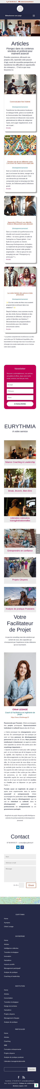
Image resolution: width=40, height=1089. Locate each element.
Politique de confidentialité (27, 1083)
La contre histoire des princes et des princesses (20, 294)
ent (12, 1049)
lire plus (8, 128)
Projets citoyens (9, 1014)
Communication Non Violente (20, 102)
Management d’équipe (11, 1018)
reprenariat (17, 1049)
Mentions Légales (18, 1086)
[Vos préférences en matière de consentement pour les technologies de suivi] (36, 1085)
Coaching (7, 1041)
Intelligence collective (11, 948)
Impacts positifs (9, 964)
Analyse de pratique (10, 972)
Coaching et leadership (12, 976)
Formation (7, 1049)
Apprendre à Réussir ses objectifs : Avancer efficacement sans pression (20, 223)
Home (6, 918)
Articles (6, 944)
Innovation (7, 956)
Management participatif (12, 968)
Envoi (31, 885)
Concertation (8, 998)
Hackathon (7, 960)
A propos (7, 922)
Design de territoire (10, 1006)
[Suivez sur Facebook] (22, 847)
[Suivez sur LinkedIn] (18, 847)
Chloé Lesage (8, 926)
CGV (25, 1086)
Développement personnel (20, 107)
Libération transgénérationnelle (14, 1061)
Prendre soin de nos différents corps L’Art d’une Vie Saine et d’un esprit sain (20, 162)
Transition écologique (11, 952)
